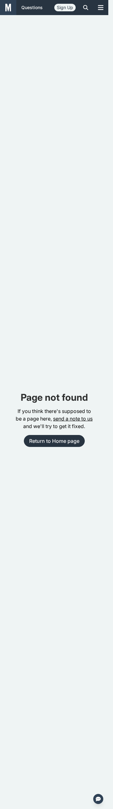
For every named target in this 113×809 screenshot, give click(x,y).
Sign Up (65, 7)
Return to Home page (54, 441)
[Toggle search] (85, 7)
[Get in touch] (98, 799)
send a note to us (73, 419)
